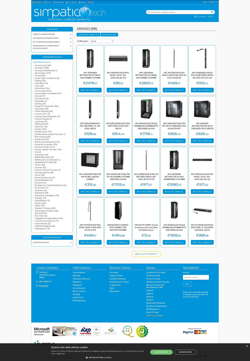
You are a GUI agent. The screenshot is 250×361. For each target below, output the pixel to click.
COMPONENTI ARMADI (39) (88, 34)
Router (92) (40, 165)
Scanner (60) (40, 167)
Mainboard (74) (41, 124)
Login (204, 2)
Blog (83, 2)
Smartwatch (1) (41, 188)
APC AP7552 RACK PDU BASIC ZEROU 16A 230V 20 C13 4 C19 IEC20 (174, 75)
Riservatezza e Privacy (119, 282)
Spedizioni (77, 282)
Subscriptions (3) (42, 200)
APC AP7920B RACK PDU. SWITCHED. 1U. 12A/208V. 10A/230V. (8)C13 (202, 227)
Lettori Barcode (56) (44, 111)
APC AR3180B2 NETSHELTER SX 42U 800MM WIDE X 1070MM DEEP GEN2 (174, 177)
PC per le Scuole (153, 279)
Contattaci (43, 286)
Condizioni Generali (118, 279)
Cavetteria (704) (42, 88)
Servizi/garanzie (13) (43, 180)
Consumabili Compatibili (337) (48, 93)
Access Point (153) (43, 65)
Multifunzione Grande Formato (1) (50, 134)
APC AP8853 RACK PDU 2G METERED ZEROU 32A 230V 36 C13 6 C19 (146, 176)
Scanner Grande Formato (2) (47, 170)
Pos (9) (38, 152)
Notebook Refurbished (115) (47, 142)
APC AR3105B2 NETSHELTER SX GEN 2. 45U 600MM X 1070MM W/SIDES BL (90, 75)
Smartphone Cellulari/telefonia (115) (50, 185)
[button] (98, 357)
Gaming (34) (40, 104)
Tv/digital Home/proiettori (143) (49, 218)
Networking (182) (42, 137)
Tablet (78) (40, 205)
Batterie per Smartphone (156, 306)
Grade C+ (150, 300)
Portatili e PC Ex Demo (155, 272)
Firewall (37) (40, 96)
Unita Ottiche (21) (43, 223)
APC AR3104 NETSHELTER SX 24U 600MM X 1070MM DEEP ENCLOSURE (118, 176)
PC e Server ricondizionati (46, 42)
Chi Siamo (72, 2)
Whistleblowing (79, 301)
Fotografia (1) (41, 101)
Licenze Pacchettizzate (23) (47, 116)
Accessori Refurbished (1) (46, 70)
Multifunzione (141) (43, 132)
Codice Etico (78, 297)
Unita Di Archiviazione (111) (47, 221)
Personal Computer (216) (46, 144)
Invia (187, 284)
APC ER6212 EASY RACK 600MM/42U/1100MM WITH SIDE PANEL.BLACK (174, 227)
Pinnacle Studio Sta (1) (45, 147)
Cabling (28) (40, 81)
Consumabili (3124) (43, 91)
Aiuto (48, 2)
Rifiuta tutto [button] (185, 352)
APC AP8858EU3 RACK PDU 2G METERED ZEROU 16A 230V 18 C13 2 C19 (202, 75)
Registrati (214, 2)
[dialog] (125, 352)
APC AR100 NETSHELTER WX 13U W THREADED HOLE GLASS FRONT (174, 126)
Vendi (112, 288)
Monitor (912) (41, 129)
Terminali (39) (41, 213)
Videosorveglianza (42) (45, 226)
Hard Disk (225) (41, 109)
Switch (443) (40, 203)
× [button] (247, 346)
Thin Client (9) (41, 216)
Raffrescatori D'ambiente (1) (47, 160)
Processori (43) (41, 155)
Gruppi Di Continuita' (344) (47, 106)
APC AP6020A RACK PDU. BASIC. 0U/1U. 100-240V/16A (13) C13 (202, 176)
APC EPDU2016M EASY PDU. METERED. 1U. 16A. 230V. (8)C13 (90, 126)
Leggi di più (60, 353)
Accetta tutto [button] (161, 352)
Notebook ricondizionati (46, 38)
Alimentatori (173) (43, 73)
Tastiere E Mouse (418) (45, 208)
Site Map (76, 294)
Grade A (149, 294)
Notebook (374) (42, 139)
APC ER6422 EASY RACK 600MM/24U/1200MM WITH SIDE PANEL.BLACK (146, 126)
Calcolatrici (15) (41, 83)
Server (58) (40, 175)
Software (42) (41, 190)
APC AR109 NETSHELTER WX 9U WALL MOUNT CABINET (90, 176)
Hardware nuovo (42, 62)
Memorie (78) (41, 126)
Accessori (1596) (42, 68)
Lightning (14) (41, 121)
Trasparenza (115, 285)
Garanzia (76, 276)
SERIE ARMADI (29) (109, 34)
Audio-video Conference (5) (47, 78)
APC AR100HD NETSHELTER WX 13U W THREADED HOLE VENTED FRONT (202, 126)
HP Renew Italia (153, 276)
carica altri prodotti (146, 254)
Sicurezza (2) (40, 183)
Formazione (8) (42, 98)
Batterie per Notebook (155, 303)
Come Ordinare (79, 272)
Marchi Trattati (79, 291)
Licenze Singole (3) (43, 119)
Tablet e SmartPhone (44, 34)
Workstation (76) (42, 228)
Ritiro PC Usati (152, 312)
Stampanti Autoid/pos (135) (47, 195)
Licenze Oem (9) (42, 114)
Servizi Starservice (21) (45, 177)
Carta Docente (79, 288)
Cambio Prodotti (116, 276)
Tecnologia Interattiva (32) (46, 211)
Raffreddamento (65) (44, 157)
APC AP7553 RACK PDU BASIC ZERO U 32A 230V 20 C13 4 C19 (90, 227)
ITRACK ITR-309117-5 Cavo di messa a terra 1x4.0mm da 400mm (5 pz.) (146, 227)
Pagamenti (77, 285)
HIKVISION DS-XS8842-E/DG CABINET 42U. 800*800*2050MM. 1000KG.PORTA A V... (118, 228)
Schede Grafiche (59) (44, 172)
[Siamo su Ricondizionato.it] (142, 331)
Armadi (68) (40, 75)
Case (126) (39, 86)
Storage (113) (40, 198)
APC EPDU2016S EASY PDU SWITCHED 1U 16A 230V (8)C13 (118, 126)
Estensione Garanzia (81, 279)
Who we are (114, 291)
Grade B (149, 297)
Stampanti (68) (41, 193)
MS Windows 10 (152, 309)
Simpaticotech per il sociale (157, 282)
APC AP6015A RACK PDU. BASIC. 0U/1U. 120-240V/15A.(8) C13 (118, 75)
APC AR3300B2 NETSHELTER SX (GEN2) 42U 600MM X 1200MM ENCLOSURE (146, 75)
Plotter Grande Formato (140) (48, 149)
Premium (150, 290)
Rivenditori (59, 2)
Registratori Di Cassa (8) (46, 162)
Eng (91, 2)
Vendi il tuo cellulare (154, 315)
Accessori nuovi (41, 242)
